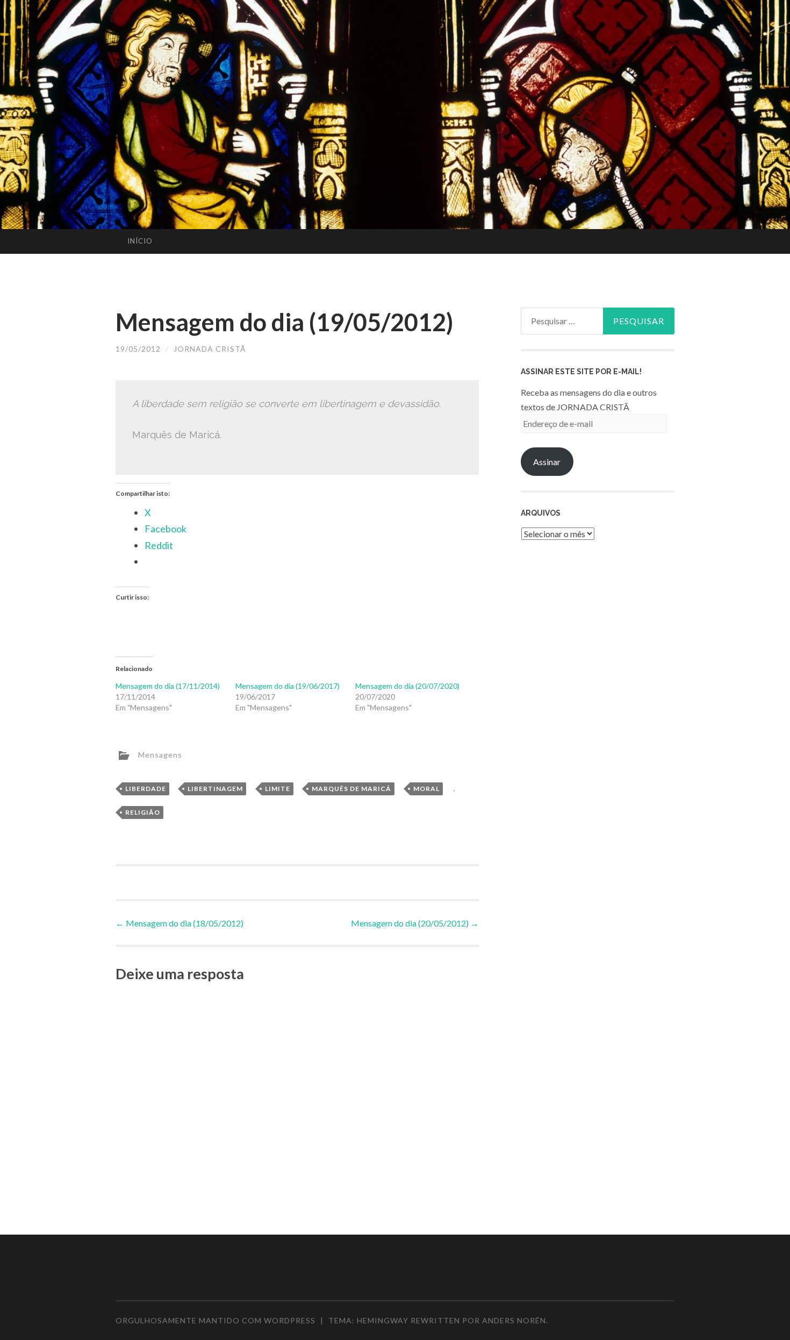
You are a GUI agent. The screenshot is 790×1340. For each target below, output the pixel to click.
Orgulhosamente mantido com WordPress (215, 1320)
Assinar (547, 462)
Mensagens (160, 754)
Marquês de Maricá (351, 789)
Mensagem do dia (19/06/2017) (287, 685)
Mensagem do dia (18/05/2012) (179, 923)
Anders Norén (514, 1320)
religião (142, 812)
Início (140, 241)
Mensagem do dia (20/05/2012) (415, 923)
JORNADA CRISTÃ (210, 348)
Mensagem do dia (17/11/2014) (168, 685)
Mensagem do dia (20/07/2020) (407, 685)
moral (426, 789)
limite (277, 789)
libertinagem (215, 789)
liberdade (145, 789)
